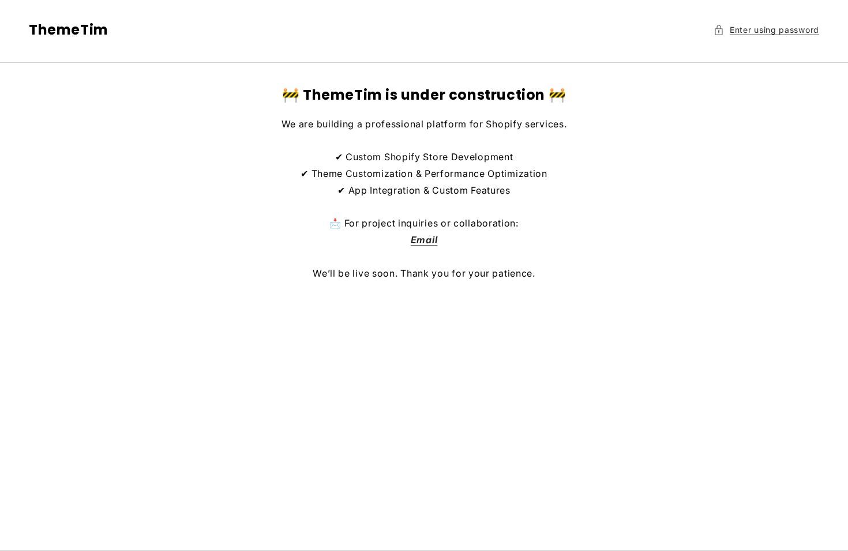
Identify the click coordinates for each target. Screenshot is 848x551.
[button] (766, 29)
